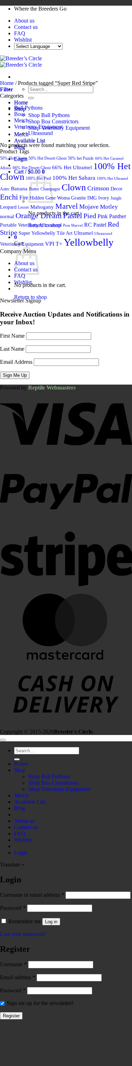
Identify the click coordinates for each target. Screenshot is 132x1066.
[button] (6, 89)
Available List (29, 140)
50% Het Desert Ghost (48, 158)
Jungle (116, 198)
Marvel (66, 206)
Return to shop (30, 297)
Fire (23, 197)
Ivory (103, 198)
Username (13, 964)
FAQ (19, 33)
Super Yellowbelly (37, 233)
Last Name (12, 349)
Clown (74, 187)
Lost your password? (23, 934)
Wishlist (23, 40)
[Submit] (31, 98)
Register (11, 1015)
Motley (109, 206)
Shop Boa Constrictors (53, 121)
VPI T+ (53, 243)
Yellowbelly (89, 242)
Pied (89, 216)
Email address (17, 977)
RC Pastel (95, 224)
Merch (21, 134)
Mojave (89, 206)
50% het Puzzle (81, 158)
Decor (116, 188)
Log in (51, 921)
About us (24, 21)
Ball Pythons (28, 108)
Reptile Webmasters (52, 388)
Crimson (98, 188)
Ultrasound (40, 133)
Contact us (26, 27)
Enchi (9, 197)
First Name (12, 336)
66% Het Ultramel (72, 167)
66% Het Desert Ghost (32, 167)
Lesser (23, 207)
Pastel (72, 215)
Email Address (16, 362)
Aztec (5, 188)
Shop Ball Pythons (49, 115)
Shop (20, 770)
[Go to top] (3, 740)
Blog (19, 808)
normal (7, 216)
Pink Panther (112, 216)
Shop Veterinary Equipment (59, 789)
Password (13, 908)
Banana (19, 188)
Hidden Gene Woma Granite (58, 198)
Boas (19, 114)
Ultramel (83, 233)
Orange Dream (38, 215)
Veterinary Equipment (38, 127)
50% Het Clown (13, 158)
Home (21, 102)
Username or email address (32, 895)
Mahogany (42, 207)
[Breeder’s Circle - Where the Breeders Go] (21, 61)
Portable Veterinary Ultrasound (31, 225)
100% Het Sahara (73, 177)
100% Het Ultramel (112, 178)
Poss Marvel (73, 225)
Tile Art (65, 233)
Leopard (8, 207)
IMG (92, 198)
